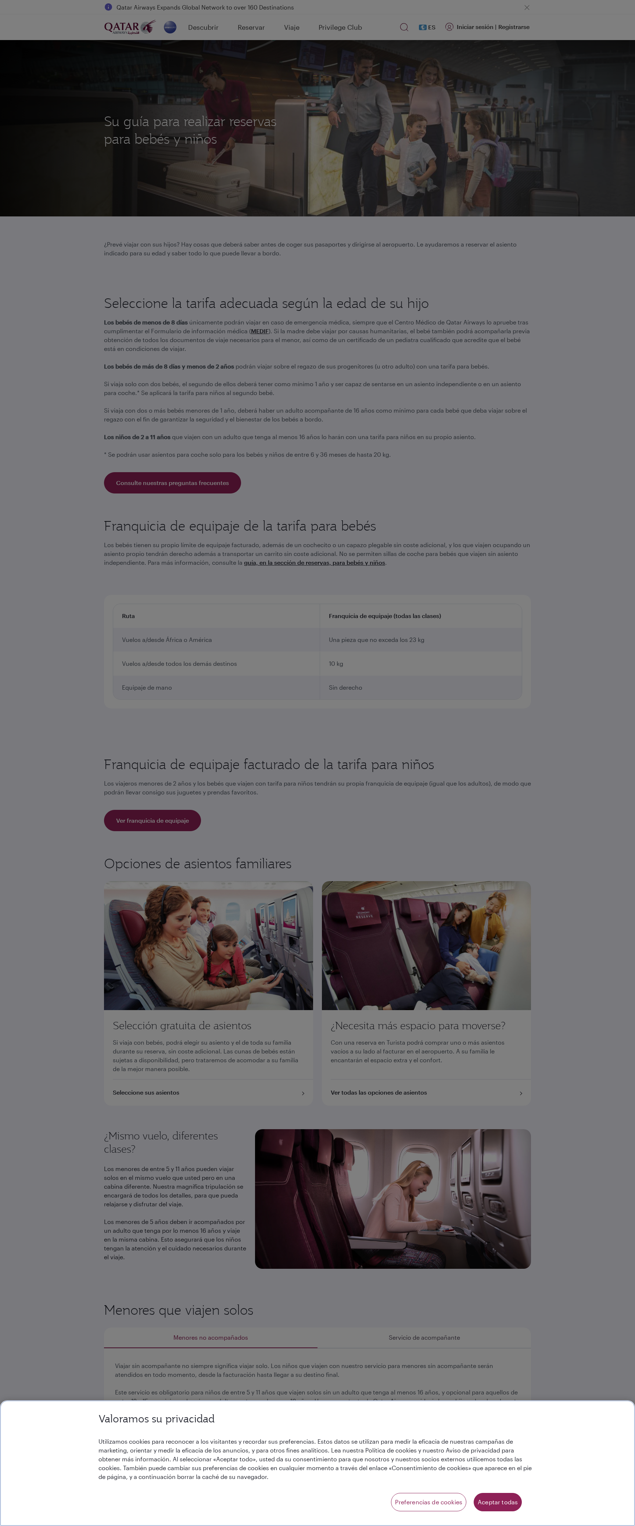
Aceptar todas (498, 1501)
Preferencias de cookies (428, 1501)
